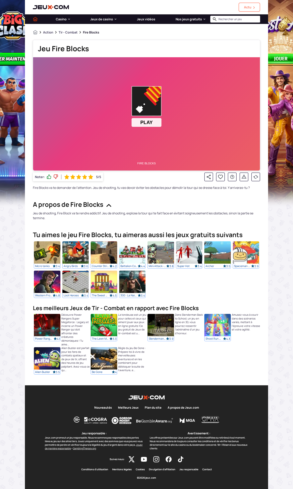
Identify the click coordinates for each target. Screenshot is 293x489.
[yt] (144, 459)
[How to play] (232, 177)
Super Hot (183, 266)
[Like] (49, 177)
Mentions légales (122, 469)
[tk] (180, 459)
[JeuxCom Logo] (51, 7)
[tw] (132, 459)
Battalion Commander (129, 266)
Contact (207, 469)
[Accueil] (35, 19)
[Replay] (255, 177)
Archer (209, 266)
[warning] (244, 177)
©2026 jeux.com (146, 478)
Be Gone (97, 372)
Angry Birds (71, 266)
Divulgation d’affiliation (162, 469)
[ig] (156, 459)
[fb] (169, 459)
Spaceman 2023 (243, 266)
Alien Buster (42, 372)
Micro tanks (42, 266)
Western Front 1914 (44, 295)
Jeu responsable (188, 469)
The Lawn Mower (100, 339)
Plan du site (153, 408)
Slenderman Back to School (157, 339)
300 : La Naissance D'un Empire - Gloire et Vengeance (129, 295)
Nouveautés (103, 408)
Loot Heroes (71, 295)
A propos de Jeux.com (183, 408)
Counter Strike (100, 266)
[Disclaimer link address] (96, 420)
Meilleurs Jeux (128, 408)
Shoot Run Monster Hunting (214, 339)
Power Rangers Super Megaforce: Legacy (44, 339)
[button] (69, 19)
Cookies (140, 469)
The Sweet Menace (100, 295)
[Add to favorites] (220, 177)
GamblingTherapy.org (84, 448)
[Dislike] (55, 177)
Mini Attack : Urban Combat (157, 266)
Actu (247, 7)
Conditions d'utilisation (94, 469)
